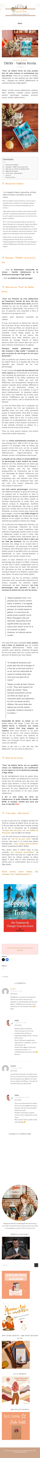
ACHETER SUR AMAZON (14, 948)
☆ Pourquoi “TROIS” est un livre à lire (16, 167)
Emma (6, 976)
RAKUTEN (26, 948)
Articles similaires (10, 177)
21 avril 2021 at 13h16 (16, 991)
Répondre (13, 994)
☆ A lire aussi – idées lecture (13, 173)
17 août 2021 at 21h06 (16, 1068)
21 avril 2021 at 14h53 (20, 1022)
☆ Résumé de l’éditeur (11, 165)
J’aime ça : (8, 175)
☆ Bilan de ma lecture (11, 171)
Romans (24, 60)
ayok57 (13, 989)
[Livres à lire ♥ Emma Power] (20, 12)
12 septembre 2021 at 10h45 (22, 1097)
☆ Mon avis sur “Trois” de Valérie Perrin (16, 169)
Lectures (16, 60)
